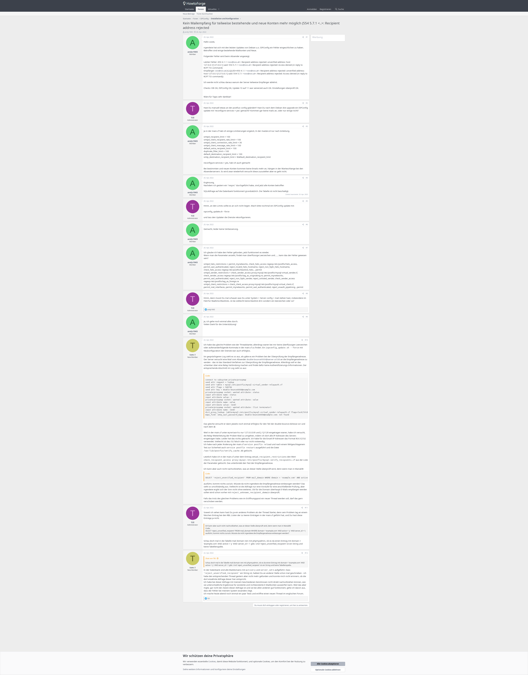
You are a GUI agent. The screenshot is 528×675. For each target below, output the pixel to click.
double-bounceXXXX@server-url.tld (263, 359)
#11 (306, 507)
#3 (307, 126)
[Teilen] (303, 37)
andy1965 (189, 32)
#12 (306, 553)
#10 (306, 340)
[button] (219, 9)
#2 (307, 103)
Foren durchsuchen (205, 14)
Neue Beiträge (189, 14)
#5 (307, 201)
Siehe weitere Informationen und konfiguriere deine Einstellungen (214, 669)
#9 (307, 317)
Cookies (212, 661)
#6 (307, 224)
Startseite (189, 9)
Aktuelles (212, 9)
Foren (201, 9)
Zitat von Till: (210, 558)
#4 (307, 178)
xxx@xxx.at (234, 62)
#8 (307, 293)
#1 (307, 37)
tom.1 (193, 354)
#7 (307, 248)
